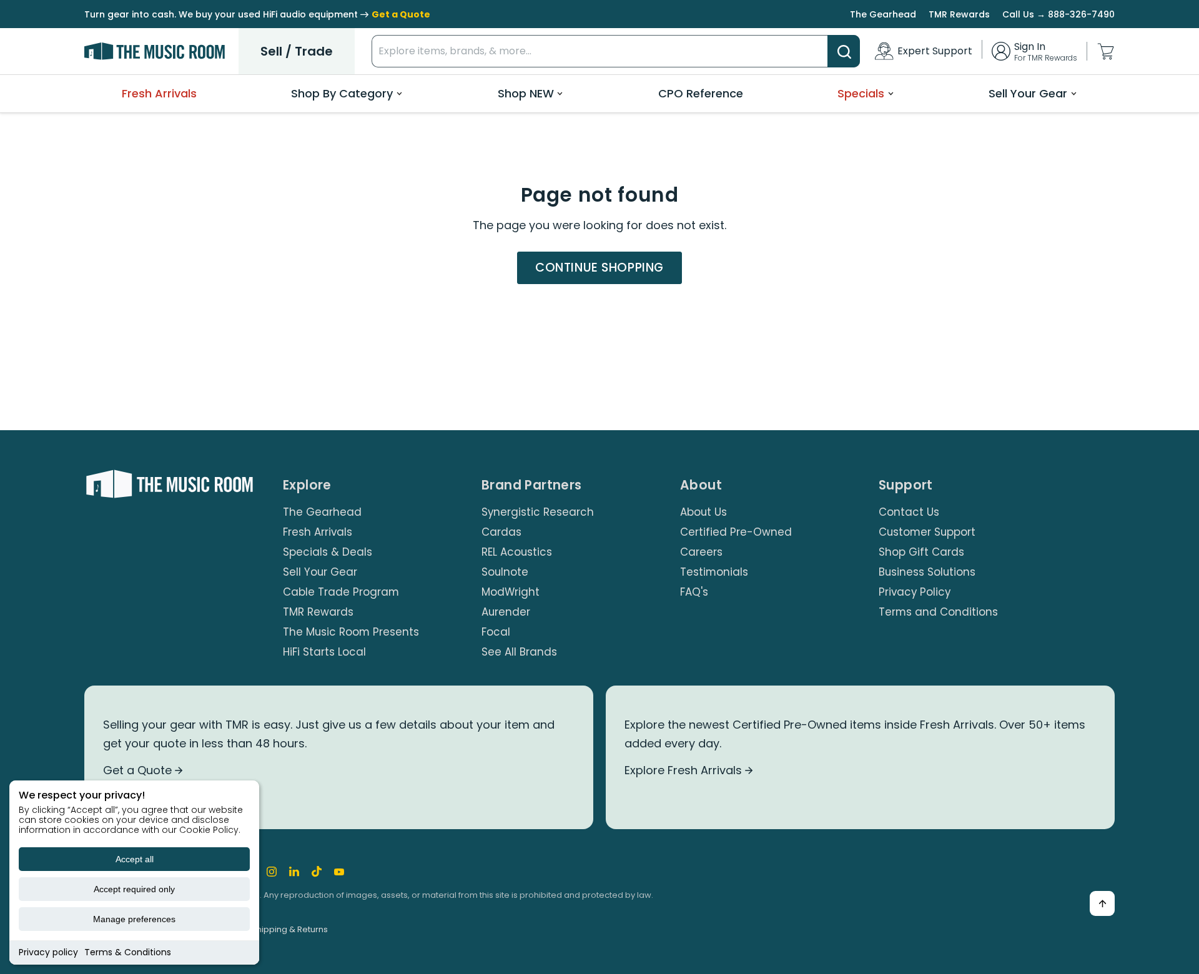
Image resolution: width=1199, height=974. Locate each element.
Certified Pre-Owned (736, 531)
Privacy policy (48, 952)
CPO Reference (700, 93)
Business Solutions (927, 571)
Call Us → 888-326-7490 (1058, 14)
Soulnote (504, 571)
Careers (701, 551)
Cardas (501, 531)
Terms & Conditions (127, 952)
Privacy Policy (914, 591)
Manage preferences (134, 919)
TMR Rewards (959, 14)
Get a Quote (139, 770)
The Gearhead (883, 14)
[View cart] (1106, 51)
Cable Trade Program (341, 591)
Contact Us (909, 511)
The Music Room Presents (351, 631)
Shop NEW (526, 93)
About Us (703, 511)
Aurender (505, 611)
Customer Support (927, 531)
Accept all (135, 859)
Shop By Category (342, 93)
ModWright (510, 591)
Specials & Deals (327, 551)
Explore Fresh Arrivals (684, 770)
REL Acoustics (516, 551)
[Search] (843, 51)
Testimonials (714, 571)
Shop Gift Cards (921, 551)
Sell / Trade (296, 51)
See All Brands (519, 651)
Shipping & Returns (290, 929)
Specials (860, 93)
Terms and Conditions (938, 611)
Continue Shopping (599, 267)
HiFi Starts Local (324, 651)
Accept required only (134, 889)
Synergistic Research (537, 511)
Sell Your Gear (1028, 93)
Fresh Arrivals (159, 93)
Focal (495, 631)
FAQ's (694, 591)
